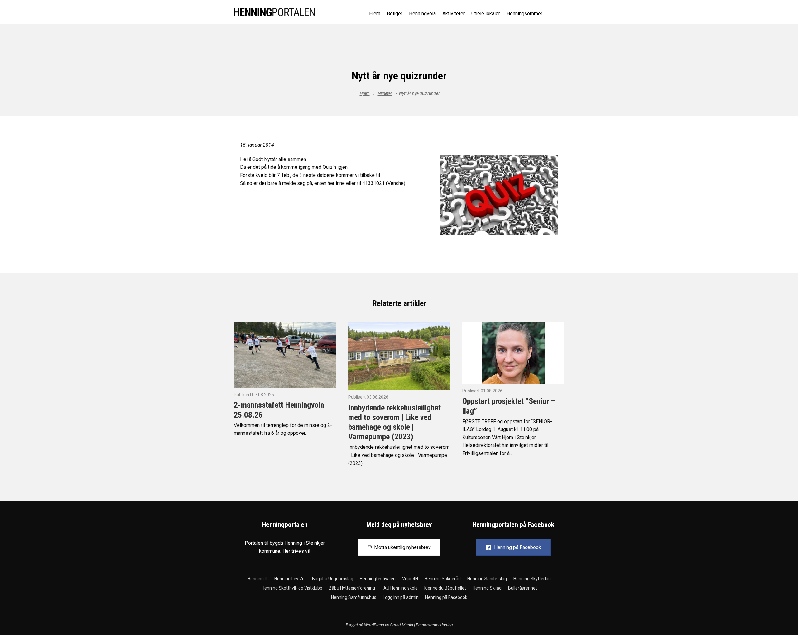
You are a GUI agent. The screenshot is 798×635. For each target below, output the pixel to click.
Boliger (394, 14)
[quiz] (499, 195)
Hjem (374, 14)
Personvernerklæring (434, 624)
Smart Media (401, 624)
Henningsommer (524, 14)
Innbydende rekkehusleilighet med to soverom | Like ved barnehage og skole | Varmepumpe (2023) (394, 422)
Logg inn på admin (401, 597)
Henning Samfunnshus (353, 597)
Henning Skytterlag (532, 578)
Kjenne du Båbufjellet (445, 587)
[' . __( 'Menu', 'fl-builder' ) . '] (559, 12)
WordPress (374, 624)
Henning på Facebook (446, 597)
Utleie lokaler (485, 14)
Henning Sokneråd (443, 578)
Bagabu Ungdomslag (332, 578)
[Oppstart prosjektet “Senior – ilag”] (513, 352)
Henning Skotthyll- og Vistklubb (292, 587)
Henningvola (422, 14)
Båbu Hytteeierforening (352, 587)
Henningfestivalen (378, 578)
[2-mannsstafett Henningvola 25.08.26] (285, 354)
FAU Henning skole (400, 587)
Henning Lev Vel (289, 578)
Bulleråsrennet (522, 587)
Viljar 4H (410, 578)
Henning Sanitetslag (487, 578)
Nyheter (385, 93)
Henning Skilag (487, 587)
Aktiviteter (453, 14)
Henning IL (258, 578)
